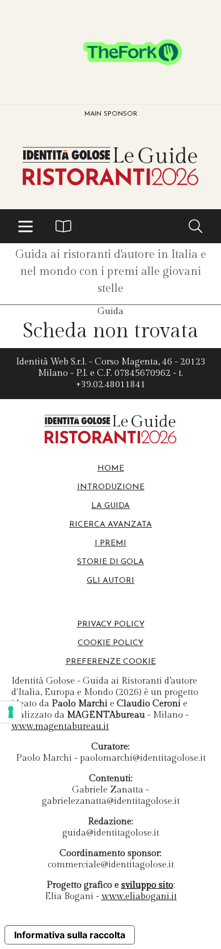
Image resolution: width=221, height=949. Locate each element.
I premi (110, 543)
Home (110, 468)
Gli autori (110, 581)
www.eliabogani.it (139, 896)
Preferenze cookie (111, 662)
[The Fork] (110, 52)
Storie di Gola (110, 562)
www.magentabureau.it (60, 726)
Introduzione (110, 487)
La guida (110, 506)
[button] (25, 226)
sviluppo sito (147, 885)
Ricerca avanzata (110, 524)
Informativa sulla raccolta (69, 934)
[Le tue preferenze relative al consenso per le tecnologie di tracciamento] (11, 712)
